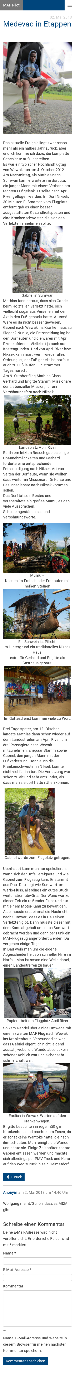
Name (9, 1253)
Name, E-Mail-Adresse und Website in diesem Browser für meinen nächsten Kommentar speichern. (35, 1344)
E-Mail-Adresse (17, 1269)
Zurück (16, 1177)
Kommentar (13, 1286)
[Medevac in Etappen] (37, 88)
